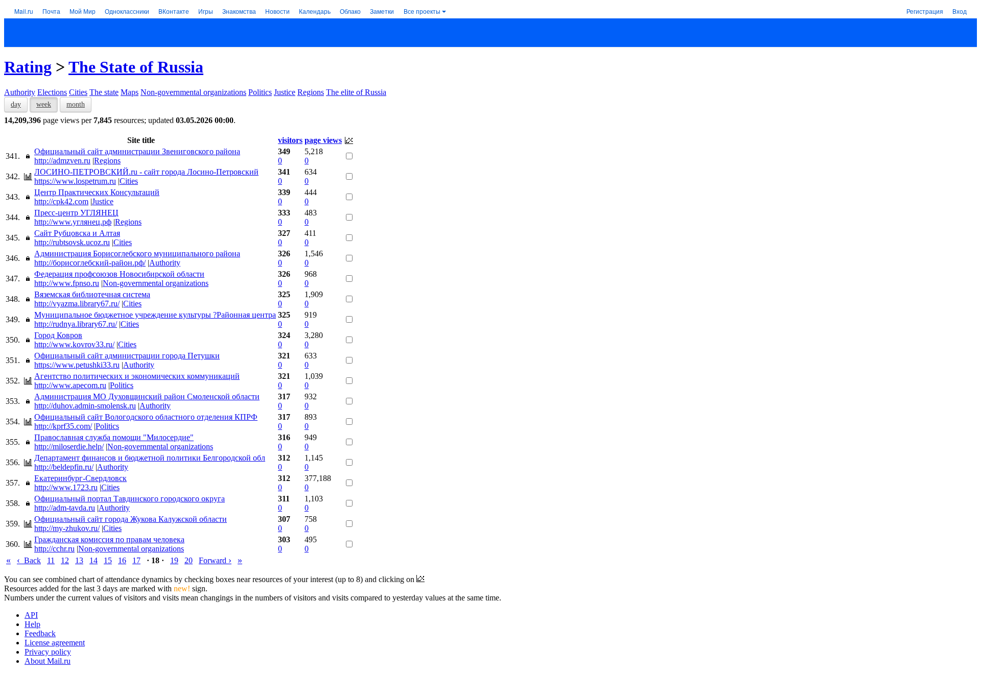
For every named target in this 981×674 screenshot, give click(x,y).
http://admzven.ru (62, 160)
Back (29, 560)
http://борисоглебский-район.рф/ (90, 262)
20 (188, 560)
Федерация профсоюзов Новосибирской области (119, 274)
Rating (28, 67)
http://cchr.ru (54, 548)
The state (104, 92)
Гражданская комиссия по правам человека (109, 539)
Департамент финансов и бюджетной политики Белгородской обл (149, 457)
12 (65, 560)
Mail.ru (23, 11)
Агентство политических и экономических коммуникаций (137, 376)
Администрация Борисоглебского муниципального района (137, 253)
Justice (284, 92)
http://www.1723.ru (66, 487)
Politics (260, 92)
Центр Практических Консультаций (96, 192)
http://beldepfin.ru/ (64, 467)
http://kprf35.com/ (63, 426)
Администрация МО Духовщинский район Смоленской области (147, 396)
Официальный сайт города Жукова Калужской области (130, 519)
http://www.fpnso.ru (66, 283)
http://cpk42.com (61, 201)
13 (79, 560)
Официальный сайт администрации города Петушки (127, 355)
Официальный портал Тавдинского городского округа (129, 498)
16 (122, 560)
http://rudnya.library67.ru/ (75, 324)
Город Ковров (58, 335)
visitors (290, 140)
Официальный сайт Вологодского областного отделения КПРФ (146, 417)
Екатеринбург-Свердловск (80, 478)
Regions (310, 92)
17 (136, 560)
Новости (277, 11)
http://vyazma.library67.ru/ (77, 303)
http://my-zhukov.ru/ (67, 528)
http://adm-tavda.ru (64, 507)
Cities (78, 92)
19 (174, 560)
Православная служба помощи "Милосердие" (114, 437)
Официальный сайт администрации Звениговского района (137, 151)
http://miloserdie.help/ (69, 446)
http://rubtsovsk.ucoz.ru (72, 242)
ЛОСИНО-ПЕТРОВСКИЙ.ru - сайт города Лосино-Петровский (146, 171)
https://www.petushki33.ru (77, 364)
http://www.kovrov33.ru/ (74, 344)
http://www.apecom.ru (70, 385)
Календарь (315, 11)
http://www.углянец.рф (72, 222)
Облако (350, 11)
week (43, 104)
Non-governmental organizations (193, 92)
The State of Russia (135, 67)
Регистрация (924, 11)
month (75, 104)
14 (93, 560)
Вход (959, 11)
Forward (215, 560)
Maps (129, 92)
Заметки (382, 11)
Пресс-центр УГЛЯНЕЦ (76, 212)
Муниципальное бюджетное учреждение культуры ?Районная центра (155, 314)
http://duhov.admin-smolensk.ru (85, 405)
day (16, 104)
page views (323, 140)
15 (108, 560)
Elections (52, 92)
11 (51, 560)
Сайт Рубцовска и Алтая (77, 233)
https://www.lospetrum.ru (75, 181)
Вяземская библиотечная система (92, 294)
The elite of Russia (356, 92)
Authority (19, 92)
